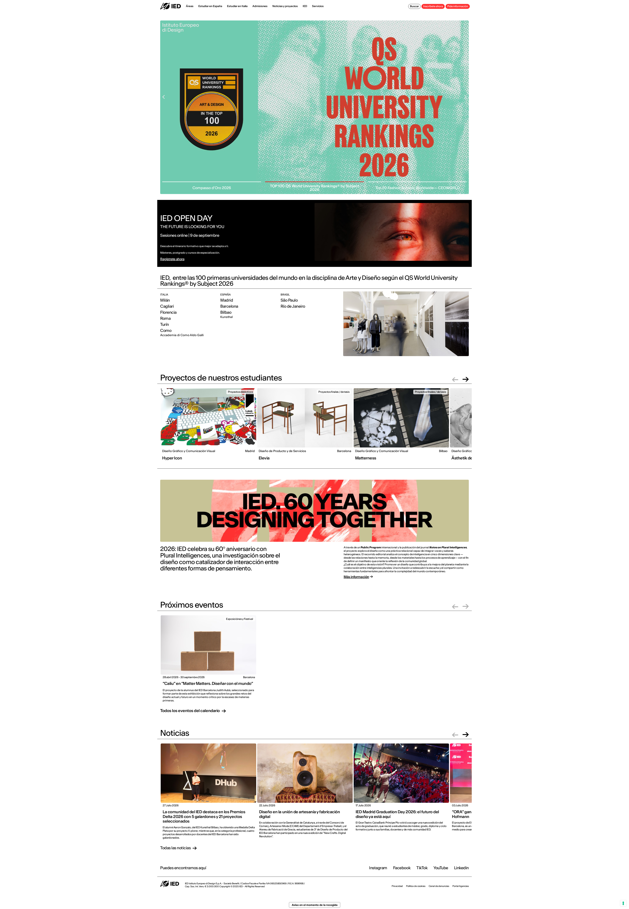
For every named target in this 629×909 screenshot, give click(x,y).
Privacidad (397, 886)
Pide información (457, 6)
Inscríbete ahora (433, 6)
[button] (455, 379)
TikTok (422, 867)
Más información (356, 577)
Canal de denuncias (439, 886)
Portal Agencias (460, 886)
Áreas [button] (189, 6)
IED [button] (305, 6)
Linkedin (461, 867)
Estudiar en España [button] (210, 6)
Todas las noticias (175, 848)
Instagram (378, 867)
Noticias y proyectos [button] (285, 6)
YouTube (440, 867)
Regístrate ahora (172, 259)
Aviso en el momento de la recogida (314, 905)
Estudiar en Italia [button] (237, 6)
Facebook (401, 867)
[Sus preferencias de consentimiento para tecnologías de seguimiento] (623, 903)
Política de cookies (415, 886)
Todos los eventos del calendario (190, 711)
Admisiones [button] (259, 6)
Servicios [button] (318, 6)
